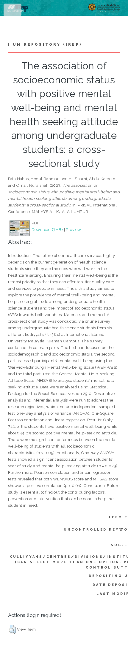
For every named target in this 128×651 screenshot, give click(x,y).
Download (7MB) (47, 229)
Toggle (13, 11)
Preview (73, 229)
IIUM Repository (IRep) (45, 44)
